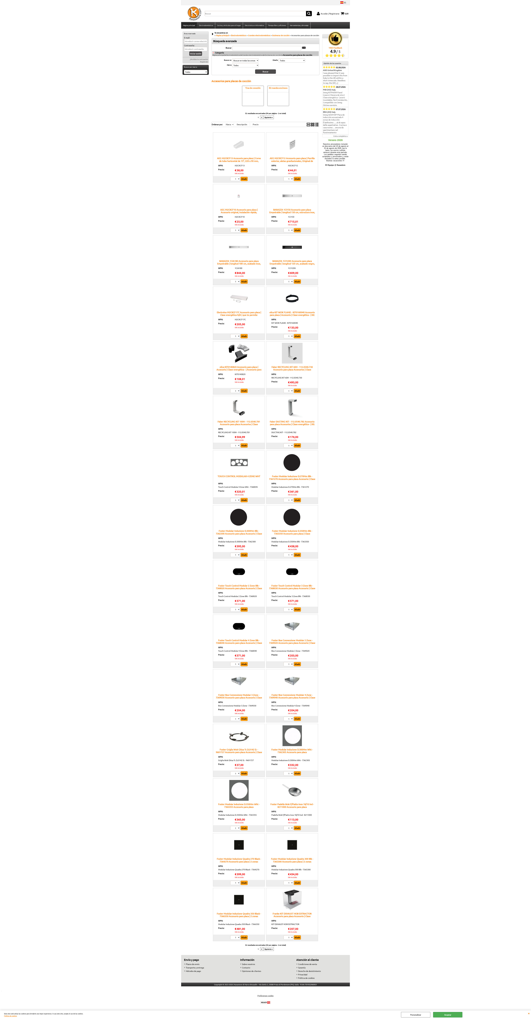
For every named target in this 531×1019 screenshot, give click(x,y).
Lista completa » (340, 136)
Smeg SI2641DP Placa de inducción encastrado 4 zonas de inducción (334, 117)
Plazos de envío (192, 964)
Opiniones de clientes (251, 971)
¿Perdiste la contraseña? (199, 59)
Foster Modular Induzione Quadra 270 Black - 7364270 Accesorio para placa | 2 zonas (239, 860)
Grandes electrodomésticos (252, 55)
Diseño (275, 60)
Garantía (301, 967)
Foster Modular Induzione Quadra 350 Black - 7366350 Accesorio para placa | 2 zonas (239, 914)
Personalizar (415, 1014)
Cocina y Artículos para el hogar (229, 25)
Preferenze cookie (265, 995)
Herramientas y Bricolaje (299, 25)
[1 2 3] (235, 500)
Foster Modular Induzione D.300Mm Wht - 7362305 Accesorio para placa (292, 750)
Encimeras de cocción (273, 55)
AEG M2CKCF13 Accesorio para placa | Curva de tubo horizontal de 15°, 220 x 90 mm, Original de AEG (239, 161)
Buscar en (227, 60)
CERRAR (529, 1013)
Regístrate (204, 62)
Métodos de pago (193, 971)
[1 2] (288, 179)
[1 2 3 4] (235, 179)
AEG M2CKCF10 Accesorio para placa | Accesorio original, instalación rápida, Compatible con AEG (239, 212)
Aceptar (447, 1014)
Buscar (228, 47)
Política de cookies (10, 1016)
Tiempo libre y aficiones (277, 25)
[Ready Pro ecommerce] (265, 1002)
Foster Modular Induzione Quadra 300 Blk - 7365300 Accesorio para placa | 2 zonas (292, 860)
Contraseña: (189, 45)
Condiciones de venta (307, 964)
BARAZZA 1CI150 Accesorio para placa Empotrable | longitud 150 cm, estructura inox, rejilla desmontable (292, 212)
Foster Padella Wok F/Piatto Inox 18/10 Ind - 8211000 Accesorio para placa (292, 805)
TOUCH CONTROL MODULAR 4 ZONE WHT (239, 476)
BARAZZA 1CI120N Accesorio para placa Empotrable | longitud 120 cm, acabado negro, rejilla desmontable (292, 263)
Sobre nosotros (248, 964)
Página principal (189, 25)
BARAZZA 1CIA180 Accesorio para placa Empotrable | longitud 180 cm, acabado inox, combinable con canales (239, 263)
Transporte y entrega (195, 967)
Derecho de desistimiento (309, 971)
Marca (229, 65)
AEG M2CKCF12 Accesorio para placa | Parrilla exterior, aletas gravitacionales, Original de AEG (292, 161)
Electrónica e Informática (254, 25)
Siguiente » (268, 117)
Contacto (246, 967)
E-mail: (187, 37)
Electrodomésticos (206, 25)
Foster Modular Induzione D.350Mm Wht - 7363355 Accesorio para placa (239, 805)
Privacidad (302, 974)
